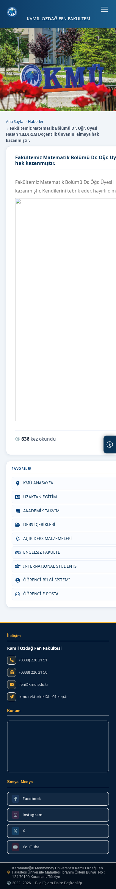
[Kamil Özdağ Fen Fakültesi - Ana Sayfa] (12, 12)
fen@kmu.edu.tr (33, 684)
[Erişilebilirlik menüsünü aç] (110, 444)
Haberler (35, 121)
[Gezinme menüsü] (104, 9)
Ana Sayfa (14, 121)
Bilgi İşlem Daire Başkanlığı (58, 883)
